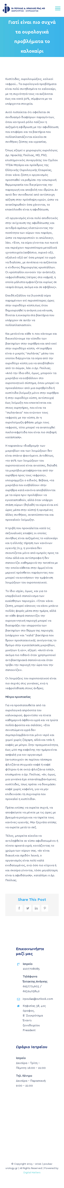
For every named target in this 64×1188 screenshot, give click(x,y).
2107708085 (31, 968)
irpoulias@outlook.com (38, 998)
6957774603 (31, 986)
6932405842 (31, 991)
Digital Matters (32, 1172)
